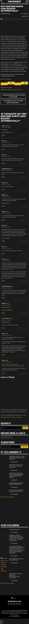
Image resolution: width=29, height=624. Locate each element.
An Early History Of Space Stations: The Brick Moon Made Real (17, 458)
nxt (17, 89)
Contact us (11, 437)
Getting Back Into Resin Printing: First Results (16, 490)
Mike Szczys (6, 13)
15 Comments (24, 13)
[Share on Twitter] (3, 16)
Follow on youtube (6, 437)
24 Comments (14, 470)
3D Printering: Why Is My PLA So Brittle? (16, 559)
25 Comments (14, 494)
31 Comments (14, 487)
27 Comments (14, 563)
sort (20, 89)
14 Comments (14, 556)
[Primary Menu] (27, 1)
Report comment (23, 135)
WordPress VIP (17, 616)
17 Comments (14, 580)
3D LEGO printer (17, 66)
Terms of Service (5, 613)
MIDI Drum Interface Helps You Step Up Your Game (13, 96)
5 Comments (14, 543)
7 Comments (14, 480)
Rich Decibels (6, 318)
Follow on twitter (4, 437)
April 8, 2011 (25, 16)
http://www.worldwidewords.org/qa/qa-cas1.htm (13, 366)
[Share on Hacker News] (5, 16)
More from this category (7, 497)
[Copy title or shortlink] (9, 16)
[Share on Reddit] (7, 16)
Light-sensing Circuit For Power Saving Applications (13, 101)
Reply (3, 135)
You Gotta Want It (14, 529)
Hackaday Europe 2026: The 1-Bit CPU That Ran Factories (16, 466)
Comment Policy (21, 412)
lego (15, 89)
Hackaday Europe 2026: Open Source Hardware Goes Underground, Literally (16, 475)
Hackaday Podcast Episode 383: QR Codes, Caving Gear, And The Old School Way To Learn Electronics (16, 538)
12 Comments (14, 532)
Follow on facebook (2, 437)
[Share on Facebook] (1, 16)
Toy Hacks (9, 87)
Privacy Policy (25, 612)
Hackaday (14, 1)
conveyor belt (9, 89)
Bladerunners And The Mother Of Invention (16, 483)
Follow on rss (9, 437)
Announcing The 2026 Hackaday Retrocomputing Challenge (15, 575)
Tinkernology (6, 79)
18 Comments (14, 462)
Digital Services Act (13, 613)
